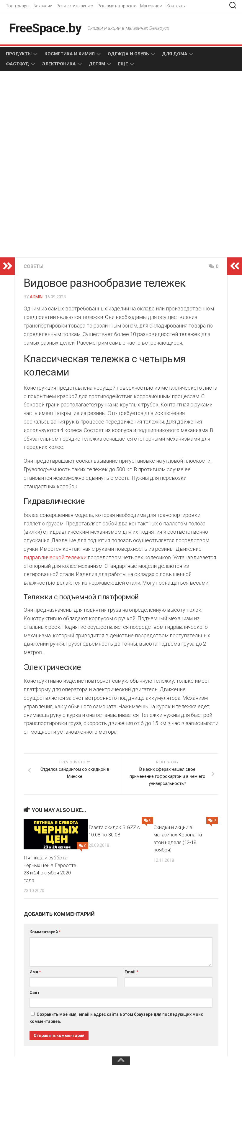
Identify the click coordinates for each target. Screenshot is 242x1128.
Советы (33, 266)
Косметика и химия (70, 54)
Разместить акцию (74, 6)
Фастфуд (17, 64)
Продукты (19, 54)
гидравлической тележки (55, 557)
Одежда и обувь (128, 54)
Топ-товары (17, 6)
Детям (97, 64)
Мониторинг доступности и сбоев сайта (50, 1081)
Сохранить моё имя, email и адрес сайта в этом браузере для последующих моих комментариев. (116, 1018)
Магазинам (151, 6)
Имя (35, 972)
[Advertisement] (70, 122)
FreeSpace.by (45, 28)
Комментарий (45, 931)
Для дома (174, 54)
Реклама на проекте (116, 6)
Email (131, 972)
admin (36, 297)
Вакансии (42, 6)
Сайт (35, 992)
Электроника (59, 64)
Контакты (176, 6)
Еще (123, 64)
